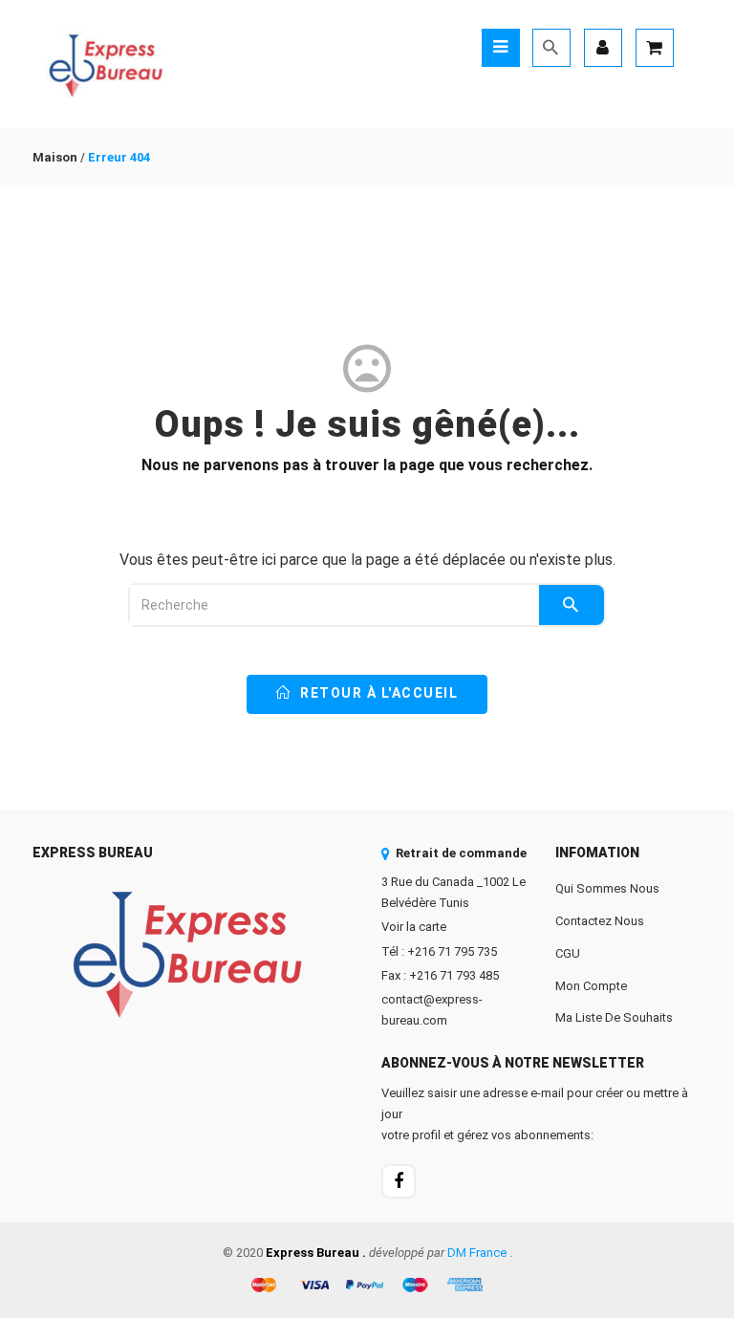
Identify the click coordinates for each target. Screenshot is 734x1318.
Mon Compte (591, 986)
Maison (54, 157)
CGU (567, 953)
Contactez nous (599, 921)
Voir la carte (413, 926)
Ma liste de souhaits (614, 1017)
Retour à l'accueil (377, 693)
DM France (477, 1252)
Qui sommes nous (607, 888)
